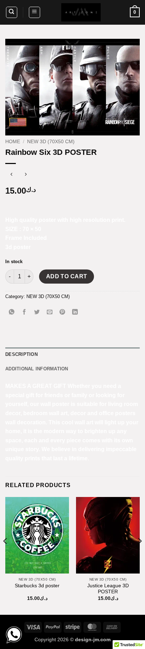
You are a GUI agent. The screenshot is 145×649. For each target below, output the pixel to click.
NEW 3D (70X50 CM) (51, 141)
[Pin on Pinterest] (62, 312)
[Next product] (11, 175)
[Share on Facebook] (24, 312)
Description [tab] (21, 354)
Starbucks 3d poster (37, 585)
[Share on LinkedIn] (75, 312)
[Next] (139, 555)
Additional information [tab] (36, 368)
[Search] (11, 12)
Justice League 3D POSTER (108, 589)
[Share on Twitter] (37, 312)
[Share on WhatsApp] (12, 312)
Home (12, 141)
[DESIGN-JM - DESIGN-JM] (81, 12)
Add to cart (66, 276)
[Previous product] (25, 175)
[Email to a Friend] (50, 312)
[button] (34, 12)
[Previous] (5, 555)
